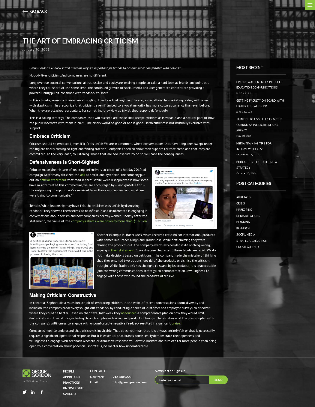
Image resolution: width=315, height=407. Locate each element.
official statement (53, 180)
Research (243, 228)
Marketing (244, 210)
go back (38, 11)
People (68, 371)
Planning (243, 222)
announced (128, 313)
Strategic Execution (251, 241)
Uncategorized (247, 247)
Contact (97, 371)
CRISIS (240, 203)
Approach (71, 377)
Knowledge (73, 388)
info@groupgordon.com (130, 382)
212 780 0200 (122, 376)
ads (82, 175)
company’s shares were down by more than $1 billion (109, 221)
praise (176, 323)
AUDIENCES (243, 197)
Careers (69, 393)
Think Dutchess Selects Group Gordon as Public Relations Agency (259, 124)
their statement (122, 250)
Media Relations (248, 216)
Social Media (245, 234)
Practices (71, 382)
